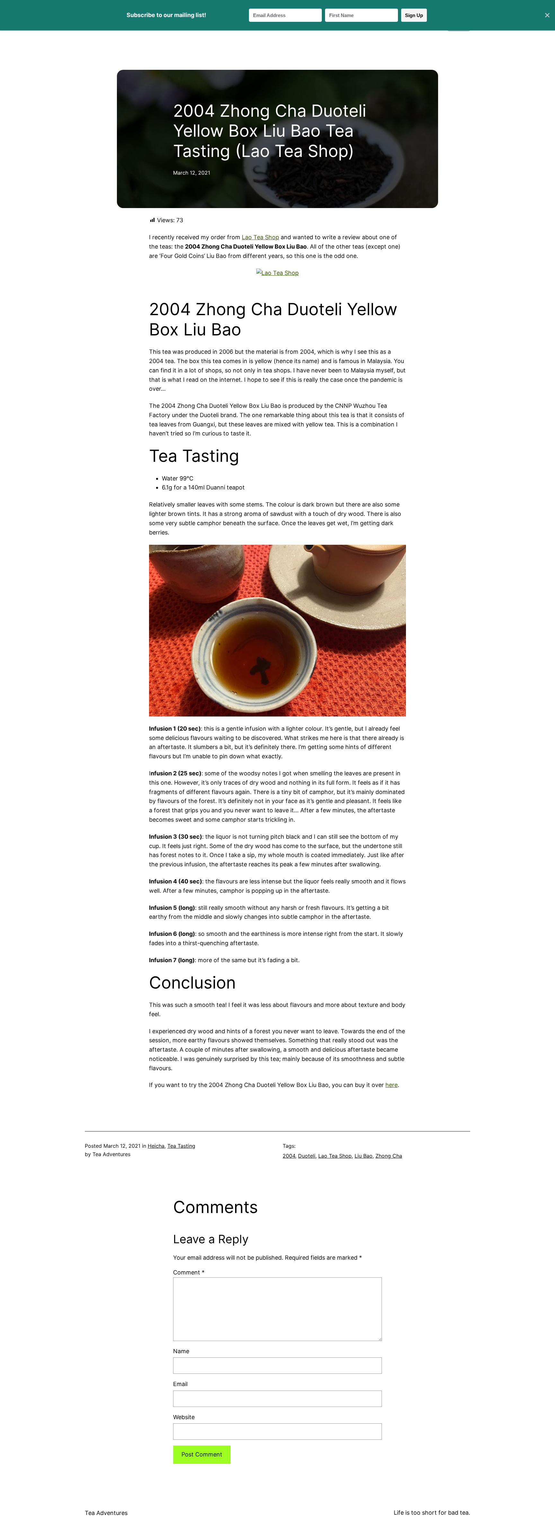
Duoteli (306, 1156)
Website (184, 1417)
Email (180, 1384)
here (391, 1084)
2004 (289, 1156)
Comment (189, 1272)
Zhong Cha (388, 1156)
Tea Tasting (181, 1146)
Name (181, 1351)
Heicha (156, 1146)
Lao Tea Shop (260, 237)
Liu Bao (364, 1156)
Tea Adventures (106, 1513)
